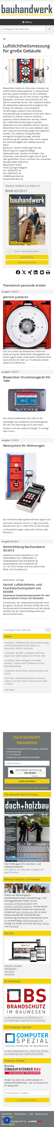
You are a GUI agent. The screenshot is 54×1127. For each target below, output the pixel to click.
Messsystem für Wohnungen (24, 446)
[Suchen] (49, 29)
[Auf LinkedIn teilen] (36, 274)
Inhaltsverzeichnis (27, 262)
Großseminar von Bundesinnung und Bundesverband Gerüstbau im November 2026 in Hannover (26, 645)
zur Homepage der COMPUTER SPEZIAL (24, 1053)
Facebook (13, 926)
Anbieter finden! (28, 1100)
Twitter (45, 923)
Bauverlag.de (8, 1124)
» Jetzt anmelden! (27, 781)
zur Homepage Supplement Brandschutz (24, 1020)
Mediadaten (10, 968)
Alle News (9, 689)
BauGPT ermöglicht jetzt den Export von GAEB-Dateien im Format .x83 (24, 654)
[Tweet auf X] (24, 274)
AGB (31, 1114)
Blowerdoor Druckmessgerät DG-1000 (27, 379)
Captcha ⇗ (38, 776)
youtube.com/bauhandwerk (18, 903)
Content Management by (14, 1121)
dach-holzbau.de (24, 912)
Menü (28, 22)
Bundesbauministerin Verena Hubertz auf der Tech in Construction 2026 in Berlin (25, 681)
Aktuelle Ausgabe (13, 965)
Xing (39, 923)
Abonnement (27, 257)
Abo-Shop (9, 971)
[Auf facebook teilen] (18, 274)
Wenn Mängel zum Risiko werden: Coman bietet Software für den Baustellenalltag (24, 663)
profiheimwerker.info (32, 920)
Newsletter (7, 1114)
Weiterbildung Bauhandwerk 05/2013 (24, 548)
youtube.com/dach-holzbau (18, 906)
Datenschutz (41, 1114)
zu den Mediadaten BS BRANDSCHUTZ (23, 1017)
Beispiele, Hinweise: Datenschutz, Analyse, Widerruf (26, 787)
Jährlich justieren (15, 297)
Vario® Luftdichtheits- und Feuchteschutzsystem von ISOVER (22, 588)
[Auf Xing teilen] (30, 274)
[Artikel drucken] (48, 272)
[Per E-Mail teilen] (42, 272)
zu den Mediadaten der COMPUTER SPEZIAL (26, 1051)
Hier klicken (30, 772)
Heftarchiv (9, 974)
